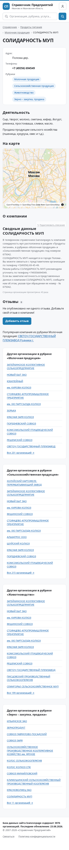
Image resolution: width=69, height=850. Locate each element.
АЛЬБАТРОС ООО (17, 537)
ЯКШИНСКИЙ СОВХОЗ (20, 514)
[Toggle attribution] (62, 205)
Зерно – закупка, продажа (29, 99)
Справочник (10, 27)
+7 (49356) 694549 (23, 68)
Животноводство (23, 92)
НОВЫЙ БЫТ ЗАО (17, 374)
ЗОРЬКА (11, 410)
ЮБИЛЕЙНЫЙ (15, 381)
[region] (34, 178)
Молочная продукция (17, 32)
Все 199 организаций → (20, 692)
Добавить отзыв (17, 321)
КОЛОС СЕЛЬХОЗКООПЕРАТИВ (24, 760)
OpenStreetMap (52, 204)
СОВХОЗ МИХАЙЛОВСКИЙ (22, 773)
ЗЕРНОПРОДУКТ (16, 727)
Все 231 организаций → (20, 452)
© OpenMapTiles (28, 204)
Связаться (8, 836)
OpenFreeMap (13, 204)
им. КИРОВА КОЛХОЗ (19, 387)
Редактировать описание (51, 225)
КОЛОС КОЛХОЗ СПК (19, 767)
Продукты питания (31, 27)
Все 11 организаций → (20, 802)
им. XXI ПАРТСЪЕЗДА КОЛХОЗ (24, 404)
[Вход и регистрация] (62, 6)
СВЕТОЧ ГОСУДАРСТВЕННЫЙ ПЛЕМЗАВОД (31, 446)
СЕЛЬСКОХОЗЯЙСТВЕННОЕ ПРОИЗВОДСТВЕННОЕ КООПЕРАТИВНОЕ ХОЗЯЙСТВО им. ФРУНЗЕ (30, 750)
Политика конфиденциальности (36, 836)
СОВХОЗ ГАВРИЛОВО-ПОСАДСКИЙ (27, 734)
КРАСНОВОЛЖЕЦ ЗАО (19, 790)
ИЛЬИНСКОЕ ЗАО (17, 721)
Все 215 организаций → (20, 572)
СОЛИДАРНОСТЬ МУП (19, 796)
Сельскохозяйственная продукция (34, 85)
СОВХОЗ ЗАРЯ (15, 740)
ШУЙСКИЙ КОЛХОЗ (18, 543)
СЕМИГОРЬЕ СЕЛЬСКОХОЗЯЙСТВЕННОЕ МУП (33, 686)
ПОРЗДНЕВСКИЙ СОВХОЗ (21, 423)
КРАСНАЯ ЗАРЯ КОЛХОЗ (20, 417)
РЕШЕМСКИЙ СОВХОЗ (19, 440)
